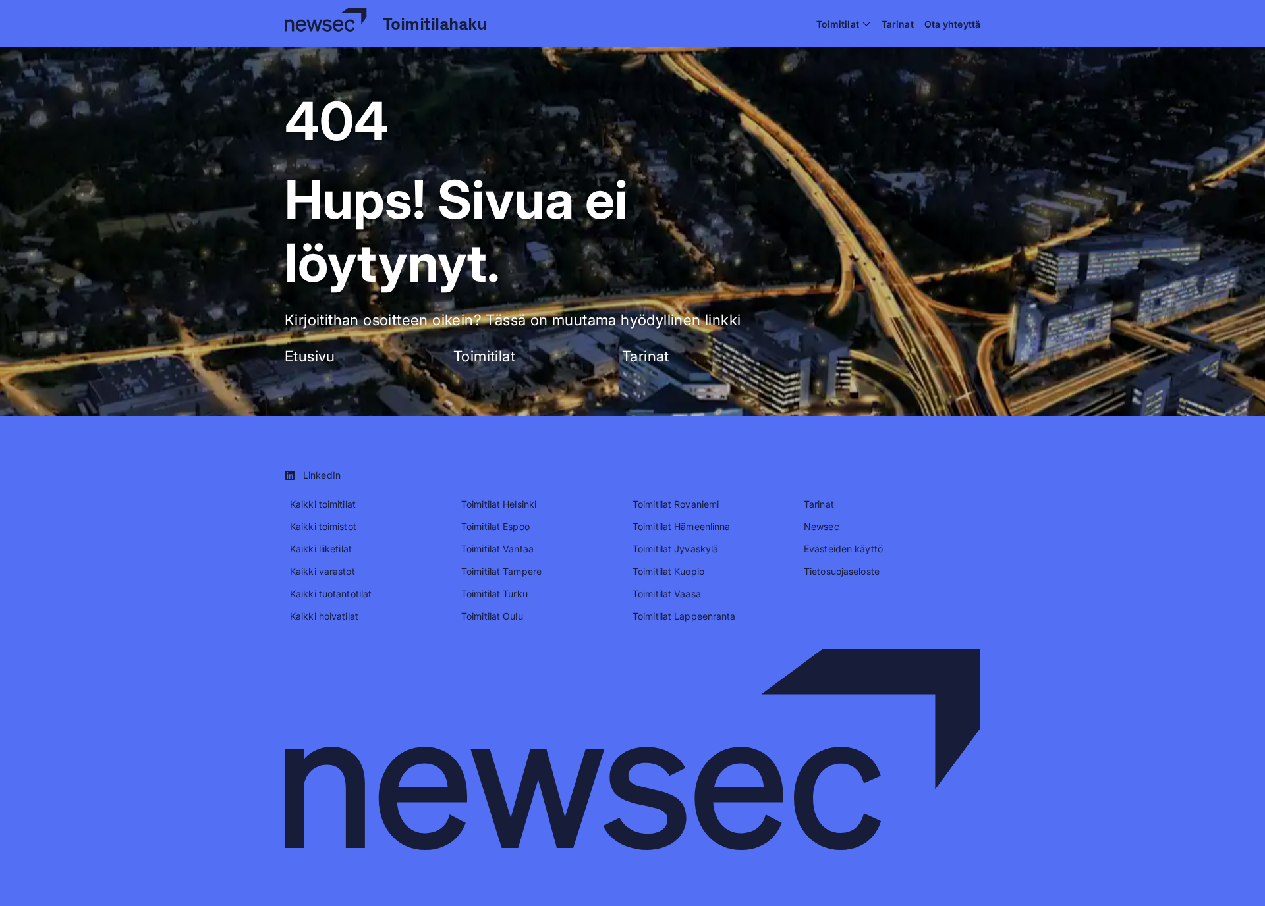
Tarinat (645, 356)
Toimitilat (484, 356)
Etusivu (310, 356)
